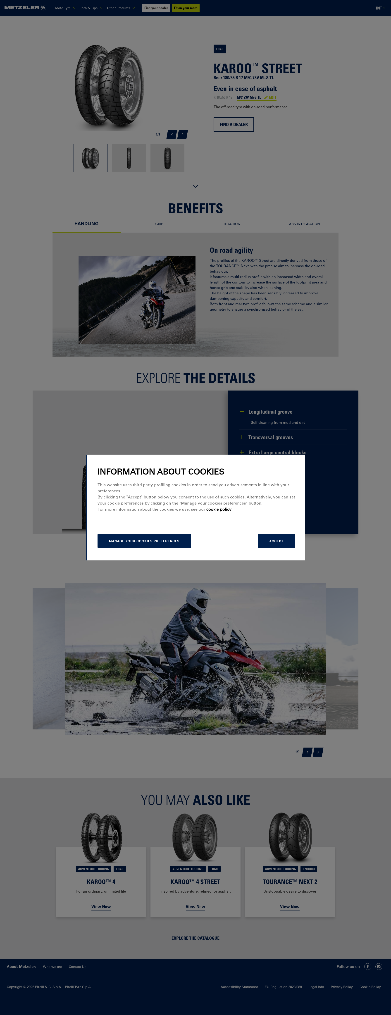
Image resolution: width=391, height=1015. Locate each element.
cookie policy (218, 509)
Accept (276, 540)
